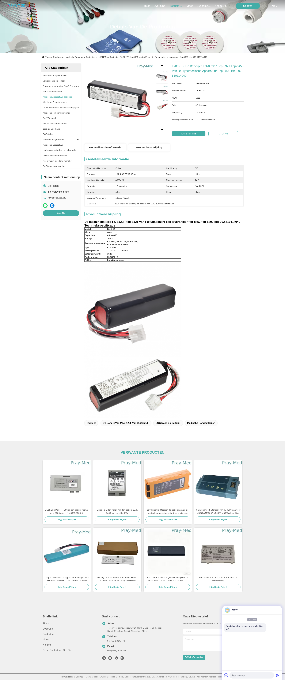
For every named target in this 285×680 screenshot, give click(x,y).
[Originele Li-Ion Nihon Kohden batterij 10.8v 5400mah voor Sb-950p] (117, 484)
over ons (159, 5)
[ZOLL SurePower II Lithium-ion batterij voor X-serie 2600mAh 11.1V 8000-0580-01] (67, 484)
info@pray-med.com (58, 191)
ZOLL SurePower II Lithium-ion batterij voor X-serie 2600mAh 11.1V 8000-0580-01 (66, 511)
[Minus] (277, 610)
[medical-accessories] (122, 659)
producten (175, 5)
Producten (58, 57)
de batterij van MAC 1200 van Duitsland (125, 423)
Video (46, 639)
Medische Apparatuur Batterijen (80, 57)
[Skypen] (52, 205)
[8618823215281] (116, 659)
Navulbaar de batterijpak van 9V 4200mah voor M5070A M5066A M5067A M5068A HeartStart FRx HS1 (218, 512)
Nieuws (47, 645)
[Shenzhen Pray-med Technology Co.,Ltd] (16, 6)
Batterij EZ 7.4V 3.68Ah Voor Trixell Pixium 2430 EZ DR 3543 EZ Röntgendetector (117, 579)
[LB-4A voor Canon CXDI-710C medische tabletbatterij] (218, 552)
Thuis (147, 5)
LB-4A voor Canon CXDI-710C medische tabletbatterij (218, 579)
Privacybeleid (67, 677)
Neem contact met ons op (57, 650)
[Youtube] (110, 659)
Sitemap (80, 677)
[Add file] (226, 675)
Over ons (48, 629)
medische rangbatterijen (201, 423)
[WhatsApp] (45, 205)
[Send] (277, 675)
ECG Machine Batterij (167, 423)
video (189, 5)
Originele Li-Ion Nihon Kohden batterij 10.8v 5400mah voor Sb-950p (117, 511)
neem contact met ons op (222, 5)
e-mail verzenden (194, 657)
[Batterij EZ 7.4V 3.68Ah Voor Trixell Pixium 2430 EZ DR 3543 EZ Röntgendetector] (117, 552)
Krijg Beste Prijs (188, 134)
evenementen (204, 5)
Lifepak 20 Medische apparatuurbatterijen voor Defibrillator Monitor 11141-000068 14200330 (67, 579)
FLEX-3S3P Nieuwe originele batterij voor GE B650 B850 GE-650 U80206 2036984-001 (168, 579)
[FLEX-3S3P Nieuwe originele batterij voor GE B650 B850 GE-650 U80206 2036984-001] (168, 552)
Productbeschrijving (149, 147)
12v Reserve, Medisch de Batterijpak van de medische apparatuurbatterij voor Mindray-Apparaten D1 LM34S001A (168, 512)
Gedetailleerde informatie (105, 147)
